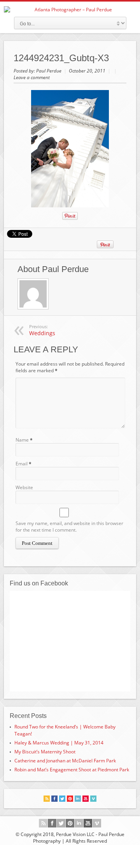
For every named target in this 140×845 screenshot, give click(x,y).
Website (24, 487)
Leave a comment (32, 77)
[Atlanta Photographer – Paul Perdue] (70, 9)
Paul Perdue (49, 70)
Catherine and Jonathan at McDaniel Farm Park (65, 760)
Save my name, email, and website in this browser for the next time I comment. (69, 526)
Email (22, 463)
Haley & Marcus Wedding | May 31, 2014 (58, 742)
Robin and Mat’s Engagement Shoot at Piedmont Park (71, 769)
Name (22, 440)
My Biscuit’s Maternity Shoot (44, 751)
